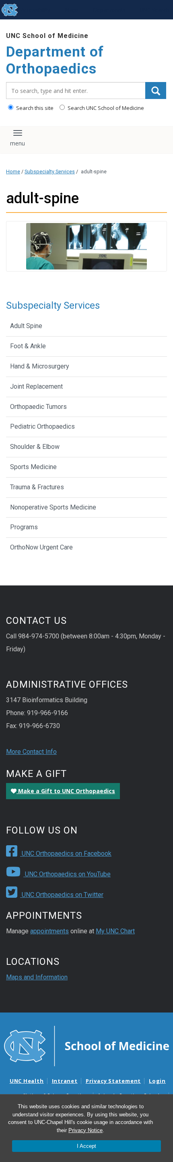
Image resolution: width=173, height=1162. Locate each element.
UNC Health (27, 1080)
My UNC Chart (115, 931)
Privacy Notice (85, 1130)
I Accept (86, 1146)
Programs (24, 527)
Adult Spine (26, 326)
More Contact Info (31, 752)
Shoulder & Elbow (35, 446)
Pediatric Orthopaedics (42, 426)
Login (157, 1080)
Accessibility (35, 9)
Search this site (34, 108)
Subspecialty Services (50, 171)
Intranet (65, 1080)
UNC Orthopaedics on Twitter (61, 895)
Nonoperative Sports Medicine (53, 507)
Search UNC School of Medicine (105, 108)
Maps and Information (37, 977)
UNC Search (154, 9)
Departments (109, 9)
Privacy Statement (113, 1080)
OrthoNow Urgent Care (41, 547)
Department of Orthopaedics (55, 60)
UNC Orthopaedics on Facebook (65, 853)
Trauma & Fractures (37, 487)
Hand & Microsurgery (39, 366)
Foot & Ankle (28, 346)
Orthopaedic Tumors (38, 406)
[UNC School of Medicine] (86, 1045)
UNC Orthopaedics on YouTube (67, 874)
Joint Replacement (36, 386)
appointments (49, 931)
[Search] (155, 90)
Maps (72, 9)
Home (13, 171)
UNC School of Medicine (47, 36)
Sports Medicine (33, 467)
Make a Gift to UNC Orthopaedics (65, 791)
